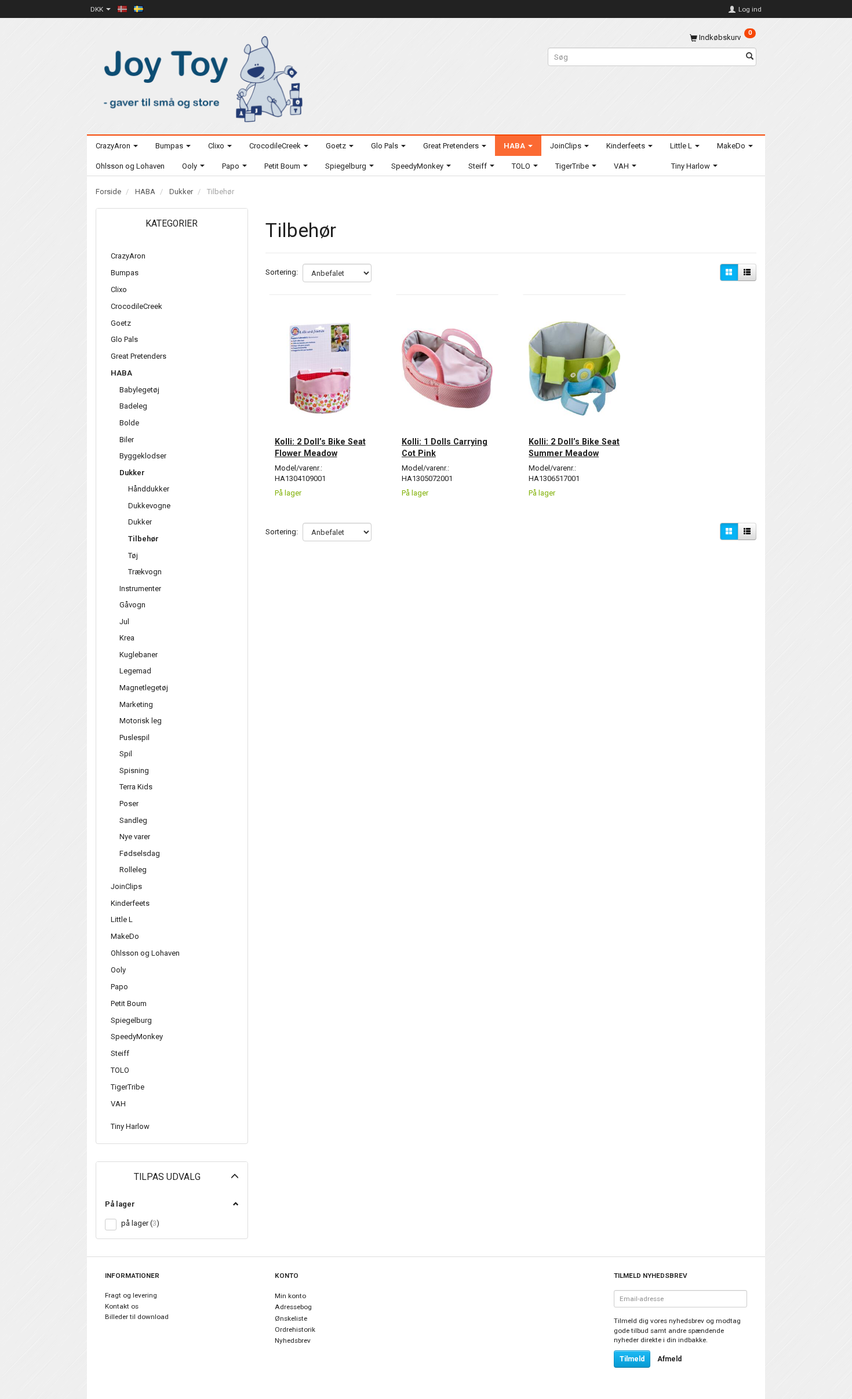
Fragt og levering (131, 1295)
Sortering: (281, 272)
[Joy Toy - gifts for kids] (200, 77)
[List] (747, 272)
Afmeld (669, 1359)
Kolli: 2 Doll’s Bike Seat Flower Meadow (320, 447)
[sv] (138, 8)
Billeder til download (137, 1317)
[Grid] (729, 272)
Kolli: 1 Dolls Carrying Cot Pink (444, 447)
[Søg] (749, 57)
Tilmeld (632, 1359)
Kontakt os (122, 1306)
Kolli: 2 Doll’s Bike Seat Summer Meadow (574, 447)
